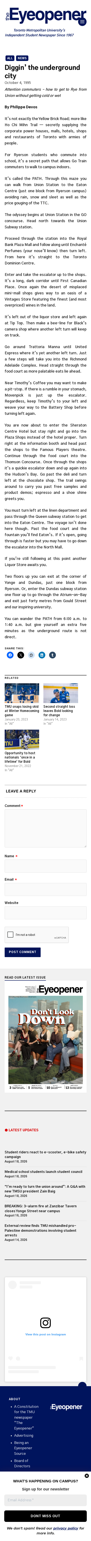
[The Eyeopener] (46, 16)
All (10, 58)
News (22, 58)
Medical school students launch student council (43, 1172)
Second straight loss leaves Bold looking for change (59, 711)
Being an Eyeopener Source (23, 1448)
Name (11, 856)
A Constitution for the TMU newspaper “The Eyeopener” (26, 1417)
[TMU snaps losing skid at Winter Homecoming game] (22, 693)
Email (11, 879)
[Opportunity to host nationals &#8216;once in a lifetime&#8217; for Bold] (22, 739)
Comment (14, 806)
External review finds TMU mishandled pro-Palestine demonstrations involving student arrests (40, 1230)
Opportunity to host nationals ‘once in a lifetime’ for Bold (20, 757)
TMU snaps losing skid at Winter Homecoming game (22, 711)
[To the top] (82, 1386)
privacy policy (65, 1528)
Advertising (23, 1435)
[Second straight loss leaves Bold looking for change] (60, 693)
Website (11, 903)
